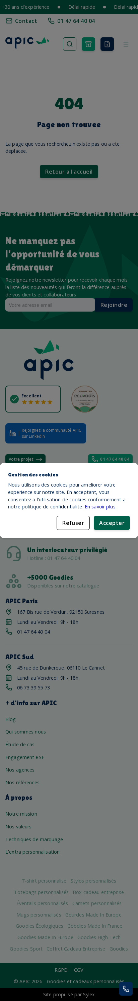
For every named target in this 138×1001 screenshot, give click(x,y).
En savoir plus (100, 506)
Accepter (112, 523)
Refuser (73, 523)
